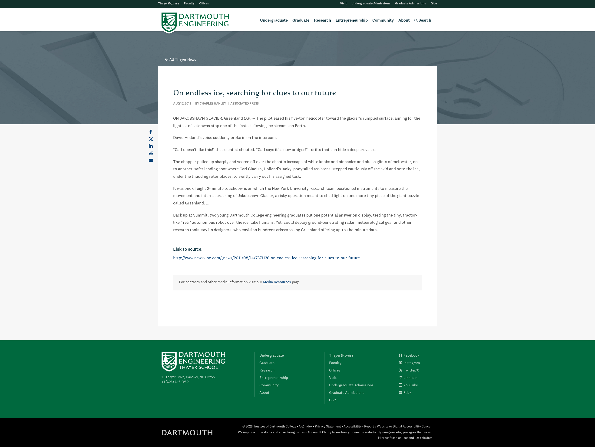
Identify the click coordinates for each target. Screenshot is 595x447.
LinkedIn (410, 378)
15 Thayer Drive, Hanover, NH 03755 (188, 377)
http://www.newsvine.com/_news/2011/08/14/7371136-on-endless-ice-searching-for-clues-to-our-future (266, 258)
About (404, 21)
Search (424, 21)
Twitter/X (411, 370)
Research (322, 21)
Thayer (168, 3)
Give (434, 3)
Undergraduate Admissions (370, 3)
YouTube (410, 385)
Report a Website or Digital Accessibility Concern (398, 426)
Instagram (411, 363)
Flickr (408, 393)
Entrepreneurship (352, 21)
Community (383, 21)
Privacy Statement (328, 426)
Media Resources (277, 282)
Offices (204, 3)
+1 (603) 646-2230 (175, 382)
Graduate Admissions (410, 3)
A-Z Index (305, 426)
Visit (343, 3)
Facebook (411, 356)
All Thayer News (182, 60)
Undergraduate (274, 21)
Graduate (300, 21)
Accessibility (353, 426)
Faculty (189, 3)
